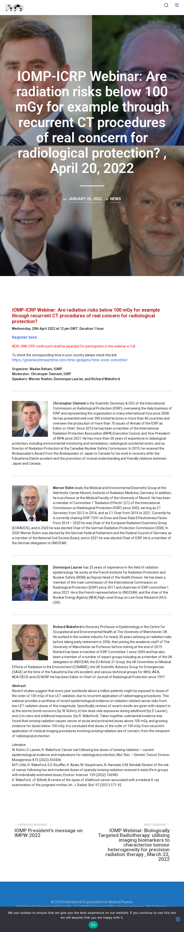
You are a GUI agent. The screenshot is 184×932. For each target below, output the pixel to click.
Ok (93, 925)
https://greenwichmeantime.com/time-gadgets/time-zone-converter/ (70, 360)
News (115, 199)
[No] (178, 919)
